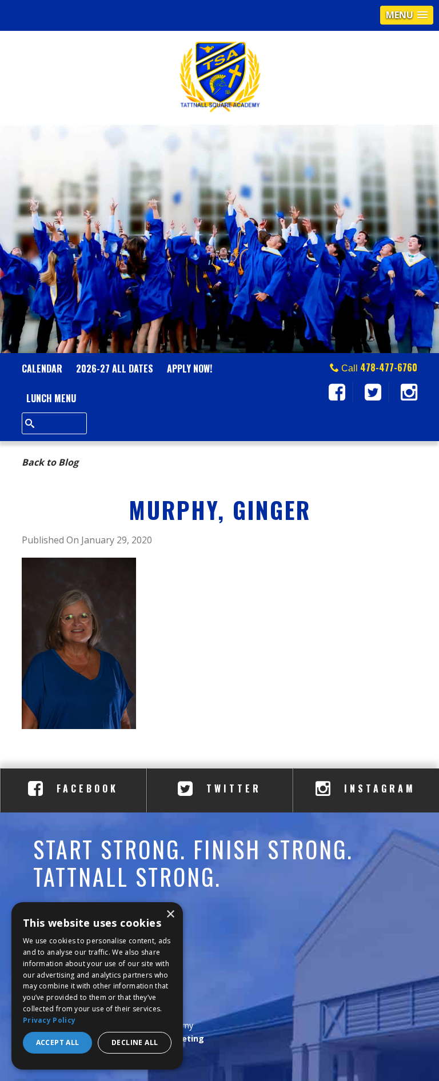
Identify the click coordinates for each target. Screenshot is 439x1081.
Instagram (377, 788)
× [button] (170, 914)
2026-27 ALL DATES (114, 368)
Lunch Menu (51, 398)
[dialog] (97, 986)
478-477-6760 (388, 367)
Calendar (42, 368)
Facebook (84, 788)
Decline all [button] (134, 1042)
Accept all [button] (57, 1042)
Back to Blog (50, 462)
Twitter (231, 788)
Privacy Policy (49, 1020)
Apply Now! (189, 368)
